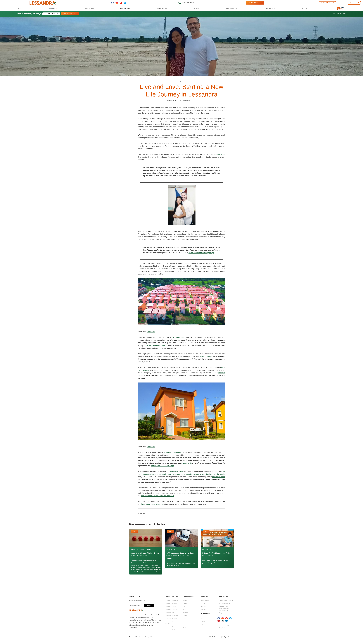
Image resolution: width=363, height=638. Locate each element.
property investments (172, 452)
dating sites (220, 154)
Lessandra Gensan (171, 627)
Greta (184, 628)
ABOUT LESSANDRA (231, 8)
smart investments (176, 471)
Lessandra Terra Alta (171, 600)
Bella (184, 609)
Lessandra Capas (170, 606)
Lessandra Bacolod (171, 618)
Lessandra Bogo (178, 337)
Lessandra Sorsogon (171, 615)
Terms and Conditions (135, 637)
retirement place (218, 477)
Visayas (203, 606)
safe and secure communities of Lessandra (157, 496)
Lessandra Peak (170, 630)
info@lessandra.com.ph (226, 600)
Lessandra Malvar (170, 612)
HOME (19, 8)
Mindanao (204, 609)
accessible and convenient (155, 345)
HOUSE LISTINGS (89, 8)
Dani (184, 618)
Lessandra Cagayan (171, 609)
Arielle (185, 600)
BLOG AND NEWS (125, 8)
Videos (203, 621)
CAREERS (196, 8)
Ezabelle (185, 612)
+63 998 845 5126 (224, 603)
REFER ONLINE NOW (327, 2)
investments (187, 463)
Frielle (185, 615)
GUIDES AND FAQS (162, 8)
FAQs (202, 624)
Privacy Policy (149, 637)
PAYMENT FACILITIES (269, 8)
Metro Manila (205, 600)
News (202, 618)
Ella (184, 622)
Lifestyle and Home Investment (152, 504)
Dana (184, 606)
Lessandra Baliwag (171, 603)
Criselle (185, 603)
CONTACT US (305, 8)
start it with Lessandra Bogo (162, 466)
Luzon (203, 603)
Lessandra (151, 332)
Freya (185, 625)
